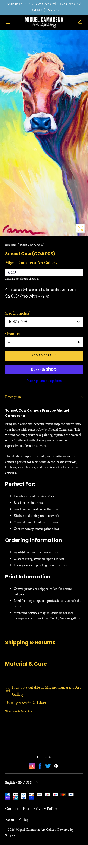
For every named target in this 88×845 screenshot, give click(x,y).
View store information (18, 711)
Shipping (10, 279)
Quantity (12, 334)
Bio (26, 808)
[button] (7, 22)
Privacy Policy (45, 808)
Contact (11, 808)
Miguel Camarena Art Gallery (36, 829)
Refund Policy (17, 819)
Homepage (10, 245)
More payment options (44, 380)
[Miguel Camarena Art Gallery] (44, 22)
